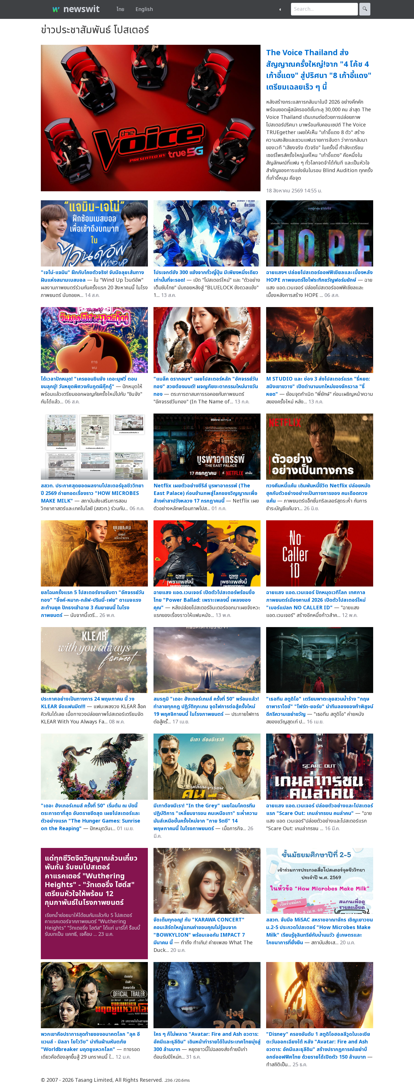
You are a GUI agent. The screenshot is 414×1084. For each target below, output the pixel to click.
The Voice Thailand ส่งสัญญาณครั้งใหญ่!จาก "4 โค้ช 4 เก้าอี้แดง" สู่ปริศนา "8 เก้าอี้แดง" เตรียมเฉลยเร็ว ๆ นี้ (318, 70)
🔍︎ (364, 9)
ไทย (120, 9)
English (144, 9)
